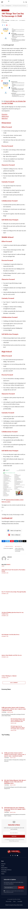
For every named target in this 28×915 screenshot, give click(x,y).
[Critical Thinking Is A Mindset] (14, 667)
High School (5, 118)
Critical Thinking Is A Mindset (9, 676)
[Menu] (2, 2)
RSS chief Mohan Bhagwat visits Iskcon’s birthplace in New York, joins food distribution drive (18, 720)
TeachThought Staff (7, 518)
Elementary (4, 114)
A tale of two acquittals (8, 548)
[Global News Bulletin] (14, 2)
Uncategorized (5, 10)
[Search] (26, 2)
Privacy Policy (11, 841)
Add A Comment (14, 682)
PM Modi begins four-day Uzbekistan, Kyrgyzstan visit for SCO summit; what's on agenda (18, 727)
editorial (7, 20)
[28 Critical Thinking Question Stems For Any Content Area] (14, 603)
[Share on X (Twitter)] (5, 25)
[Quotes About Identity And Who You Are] (14, 646)
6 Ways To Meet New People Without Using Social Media (19, 550)
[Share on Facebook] (3, 25)
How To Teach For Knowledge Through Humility (14, 592)
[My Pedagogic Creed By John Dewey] (14, 625)
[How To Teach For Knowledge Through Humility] (14, 582)
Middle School (5, 116)
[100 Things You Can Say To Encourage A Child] (14, 35)
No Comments (22, 20)
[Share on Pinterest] (7, 25)
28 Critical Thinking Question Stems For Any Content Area (13, 613)
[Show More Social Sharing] (9, 25)
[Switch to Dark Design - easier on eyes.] (24, 2)
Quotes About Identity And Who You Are (12, 655)
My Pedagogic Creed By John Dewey (10, 634)
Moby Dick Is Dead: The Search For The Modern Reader (13, 570)
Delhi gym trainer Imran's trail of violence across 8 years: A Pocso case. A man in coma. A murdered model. (14, 709)
